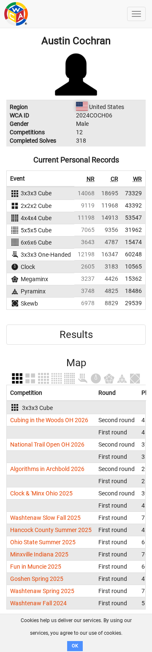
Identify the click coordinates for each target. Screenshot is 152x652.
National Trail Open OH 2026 (47, 444)
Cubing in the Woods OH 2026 (49, 420)
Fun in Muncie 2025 (35, 566)
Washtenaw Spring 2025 (42, 591)
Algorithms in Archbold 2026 (47, 469)
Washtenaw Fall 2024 (38, 603)
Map (76, 363)
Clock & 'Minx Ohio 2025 (41, 493)
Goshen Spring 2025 (36, 578)
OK (75, 646)
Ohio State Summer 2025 (43, 542)
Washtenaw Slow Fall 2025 (45, 517)
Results (76, 335)
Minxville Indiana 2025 (39, 554)
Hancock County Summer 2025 (51, 530)
